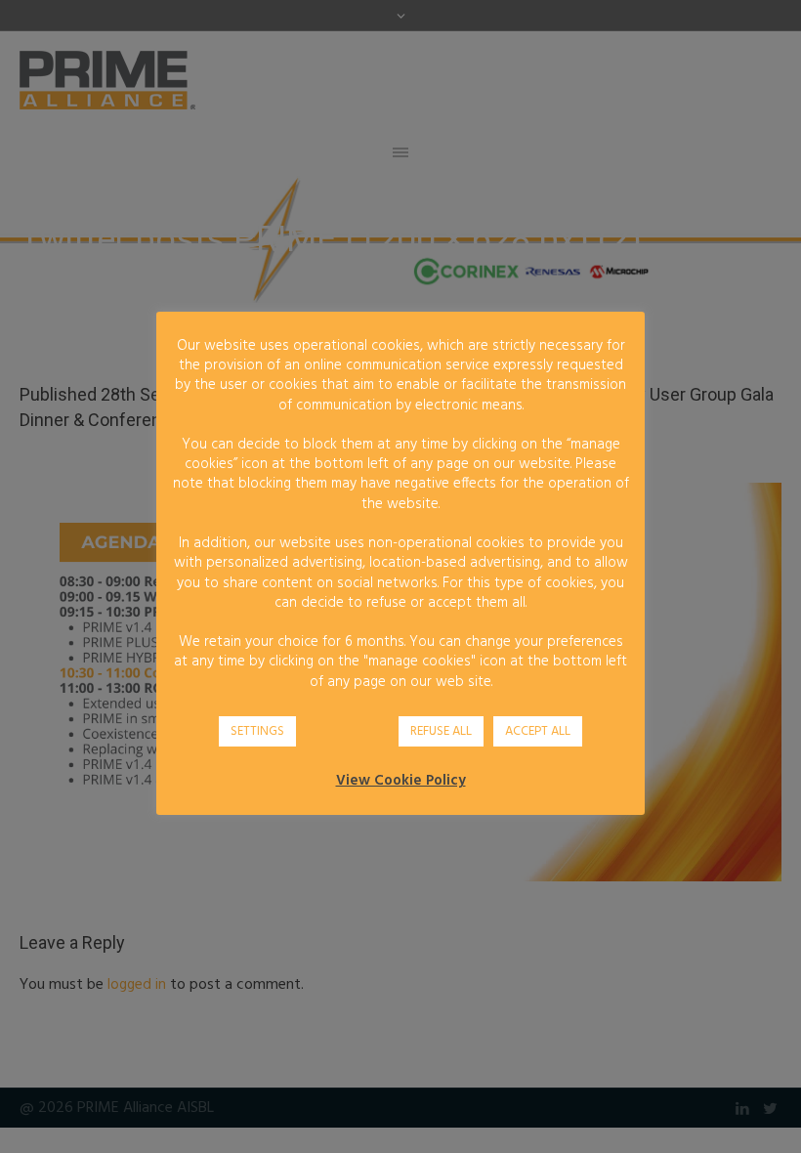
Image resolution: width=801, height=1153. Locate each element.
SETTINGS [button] (257, 731)
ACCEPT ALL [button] (537, 731)
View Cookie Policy (401, 780)
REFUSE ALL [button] (441, 731)
